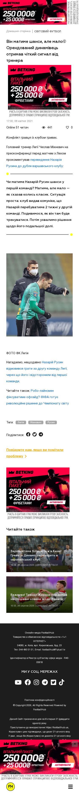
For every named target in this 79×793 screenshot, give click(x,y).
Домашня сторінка (18, 31)
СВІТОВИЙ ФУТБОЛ (47, 31)
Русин (51, 422)
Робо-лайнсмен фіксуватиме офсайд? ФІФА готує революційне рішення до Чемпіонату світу (37, 397)
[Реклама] (39, 12)
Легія (21, 422)
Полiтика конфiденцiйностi (39, 700)
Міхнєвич (35, 422)
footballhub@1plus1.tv (53, 650)
